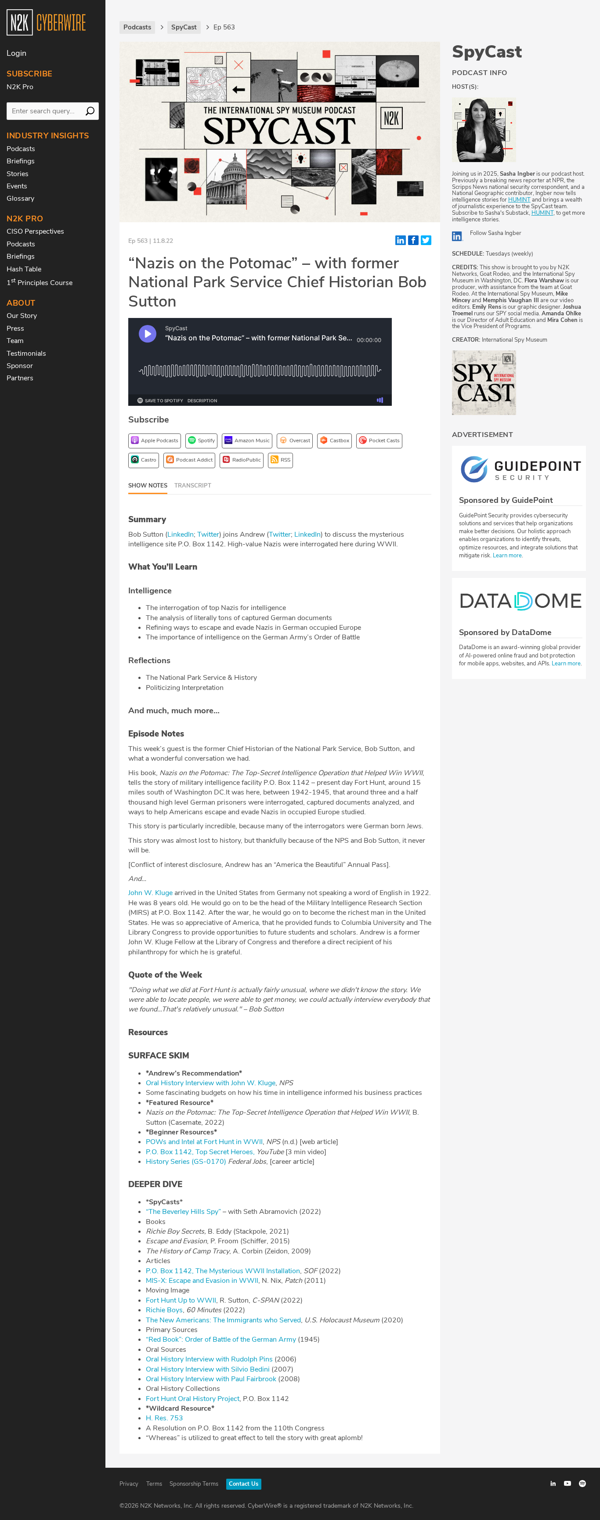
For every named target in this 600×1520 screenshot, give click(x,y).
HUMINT (519, 200)
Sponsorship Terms (194, 1484)
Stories (18, 174)
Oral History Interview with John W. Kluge (210, 1083)
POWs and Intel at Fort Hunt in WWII (204, 1142)
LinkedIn (180, 534)
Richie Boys (164, 1310)
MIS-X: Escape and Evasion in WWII (202, 1280)
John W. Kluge (150, 893)
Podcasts (21, 149)
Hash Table (24, 269)
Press (15, 328)
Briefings (21, 161)
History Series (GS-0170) (186, 1161)
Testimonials (26, 353)
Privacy (128, 1484)
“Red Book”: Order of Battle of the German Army (221, 1339)
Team (15, 341)
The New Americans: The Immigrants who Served (223, 1320)
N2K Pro (20, 87)
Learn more (507, 556)
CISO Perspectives (35, 231)
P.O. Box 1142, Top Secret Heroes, (200, 1152)
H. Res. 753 (164, 1418)
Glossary (20, 198)
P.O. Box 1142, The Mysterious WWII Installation (223, 1271)
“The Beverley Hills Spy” (183, 1212)
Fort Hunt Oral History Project (192, 1399)
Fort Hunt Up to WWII (181, 1300)
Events (17, 186)
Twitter (208, 534)
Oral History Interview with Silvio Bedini (208, 1369)
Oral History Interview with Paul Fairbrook (211, 1379)
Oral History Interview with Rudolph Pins (209, 1359)
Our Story (22, 316)
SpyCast (487, 52)
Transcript (192, 486)
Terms (154, 1484)
